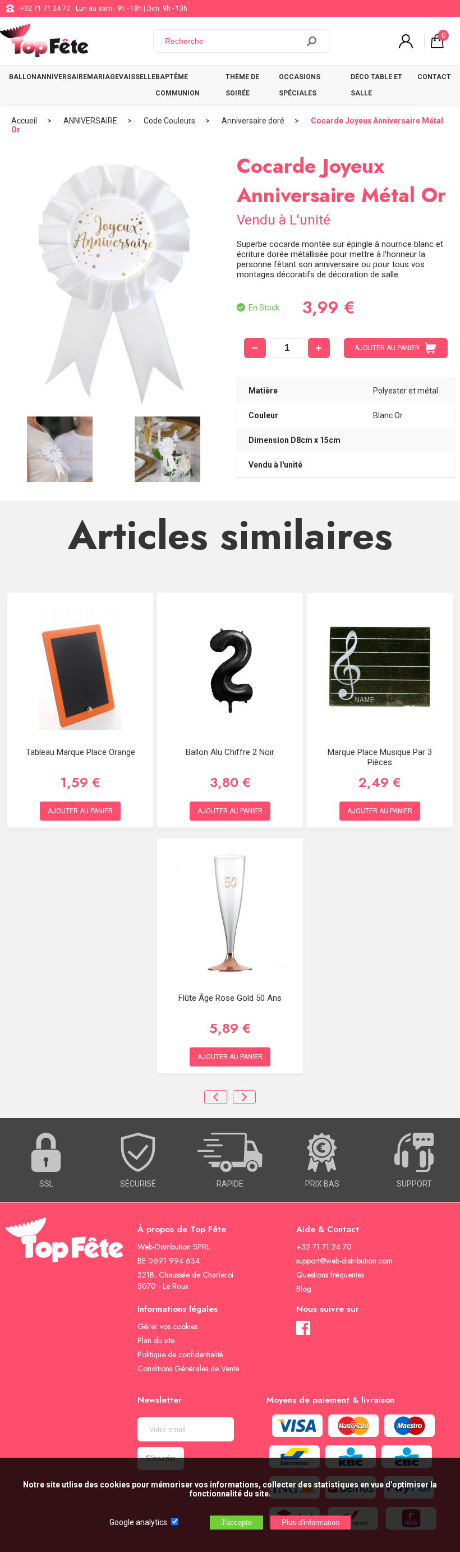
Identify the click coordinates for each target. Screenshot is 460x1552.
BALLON (22, 77)
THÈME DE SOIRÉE (242, 85)
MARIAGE (103, 77)
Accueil (24, 120)
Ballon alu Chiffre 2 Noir (230, 752)
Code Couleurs (169, 120)
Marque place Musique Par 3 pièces (380, 757)
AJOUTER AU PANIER (387, 348)
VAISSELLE (137, 77)
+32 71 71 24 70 (45, 8)
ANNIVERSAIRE (61, 77)
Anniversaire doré (253, 120)
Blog (303, 1288)
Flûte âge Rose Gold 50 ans (230, 998)
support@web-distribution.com (344, 1260)
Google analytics (138, 1522)
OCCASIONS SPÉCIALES (299, 85)
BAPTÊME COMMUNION (177, 85)
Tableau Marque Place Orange (80, 752)
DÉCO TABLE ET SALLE (376, 85)
